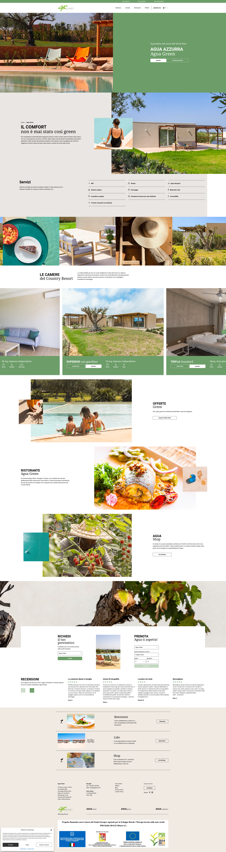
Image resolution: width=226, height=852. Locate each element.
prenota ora (157, 8)
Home (23, 122)
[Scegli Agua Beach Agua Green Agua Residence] (70, 653)
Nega (27, 845)
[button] (51, 830)
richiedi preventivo (177, 60)
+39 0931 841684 (94, 786)
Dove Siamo (118, 784)
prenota (158, 60)
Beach (91, 809)
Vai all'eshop (162, 554)
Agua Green (142, 1)
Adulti (136, 658)
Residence (162, 809)
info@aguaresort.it (95, 787)
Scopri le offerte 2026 (165, 418)
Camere (127, 8)
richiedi (70, 658)
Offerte (147, 8)
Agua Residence (159, 1)
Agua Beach (126, 1)
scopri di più (75, 366)
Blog (116, 787)
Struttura (118, 8)
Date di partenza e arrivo (141, 652)
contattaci (149, 788)
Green (126, 809)
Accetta (10, 845)
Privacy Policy (30, 848)
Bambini (149, 658)
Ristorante (137, 8)
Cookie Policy (23, 848)
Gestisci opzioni (44, 845)
